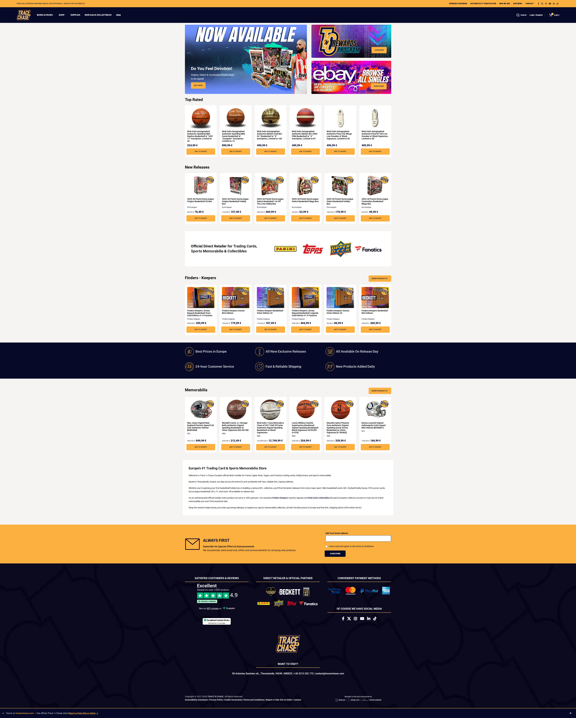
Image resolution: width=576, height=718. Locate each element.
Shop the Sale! (288, 392)
